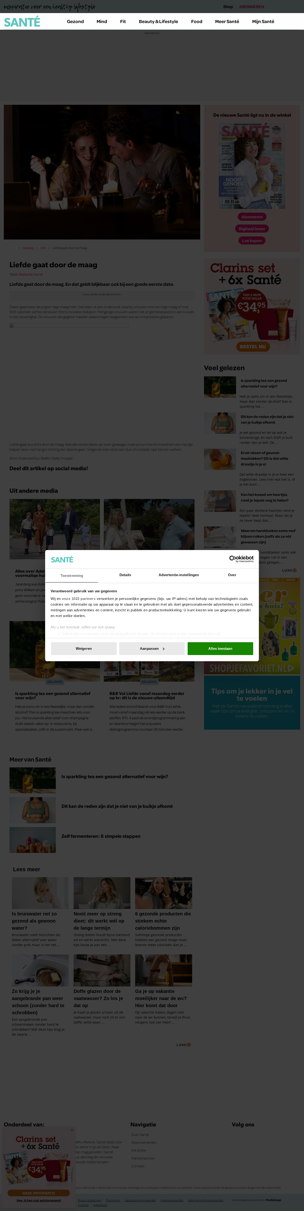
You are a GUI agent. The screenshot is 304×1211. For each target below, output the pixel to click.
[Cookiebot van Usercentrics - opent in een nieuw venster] (233, 559)
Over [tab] (232, 575)
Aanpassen (149, 648)
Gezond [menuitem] (75, 21)
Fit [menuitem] (123, 21)
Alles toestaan (220, 648)
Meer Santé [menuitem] (227, 21)
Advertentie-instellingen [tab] (179, 575)
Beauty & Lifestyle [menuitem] (158, 21)
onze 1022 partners (78, 598)
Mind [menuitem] (102, 21)
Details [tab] (125, 575)
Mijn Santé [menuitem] (263, 21)
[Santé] (22, 21)
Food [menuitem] (196, 21)
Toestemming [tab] (72, 575)
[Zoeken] (296, 21)
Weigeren (84, 648)
